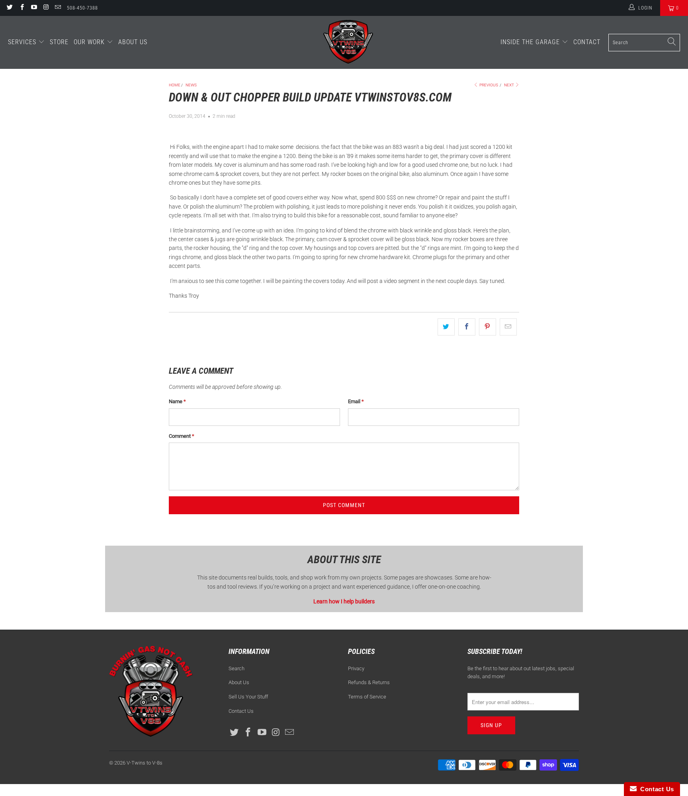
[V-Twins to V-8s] (348, 42)
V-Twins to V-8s (144, 763)
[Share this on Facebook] (466, 326)
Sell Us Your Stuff (248, 697)
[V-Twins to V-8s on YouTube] (33, 8)
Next (509, 85)
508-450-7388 (82, 8)
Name (177, 401)
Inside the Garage (531, 42)
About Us (132, 42)
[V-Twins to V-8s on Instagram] (45, 8)
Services (23, 42)
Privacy (356, 668)
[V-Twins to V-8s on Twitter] (9, 8)
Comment (181, 436)
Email (356, 401)
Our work (90, 42)
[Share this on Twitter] (446, 326)
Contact (586, 42)
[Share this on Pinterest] (487, 326)
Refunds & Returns (369, 682)
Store (59, 42)
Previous (488, 85)
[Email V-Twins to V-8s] (57, 8)
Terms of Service (367, 697)
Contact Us (241, 711)
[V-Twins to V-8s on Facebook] (21, 8)
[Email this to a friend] (508, 326)
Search (236, 668)
